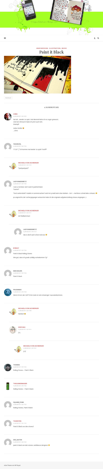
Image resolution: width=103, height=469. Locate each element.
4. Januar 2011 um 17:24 (19, 146)
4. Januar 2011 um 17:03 (19, 367)
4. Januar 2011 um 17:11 (24, 213)
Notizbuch (8, 98)
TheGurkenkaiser (20, 383)
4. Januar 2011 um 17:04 (19, 250)
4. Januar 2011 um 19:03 (19, 116)
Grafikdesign (42, 48)
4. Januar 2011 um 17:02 (19, 442)
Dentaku (21, 327)
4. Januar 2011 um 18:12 (24, 329)
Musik (64, 48)
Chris (15, 114)
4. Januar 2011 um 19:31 (29, 348)
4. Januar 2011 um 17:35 (24, 165)
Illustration (55, 48)
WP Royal (17, 465)
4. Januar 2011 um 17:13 (29, 231)
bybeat (16, 248)
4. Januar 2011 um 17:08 (24, 310)
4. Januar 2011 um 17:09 (19, 183)
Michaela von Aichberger (28, 163)
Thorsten (17, 421)
